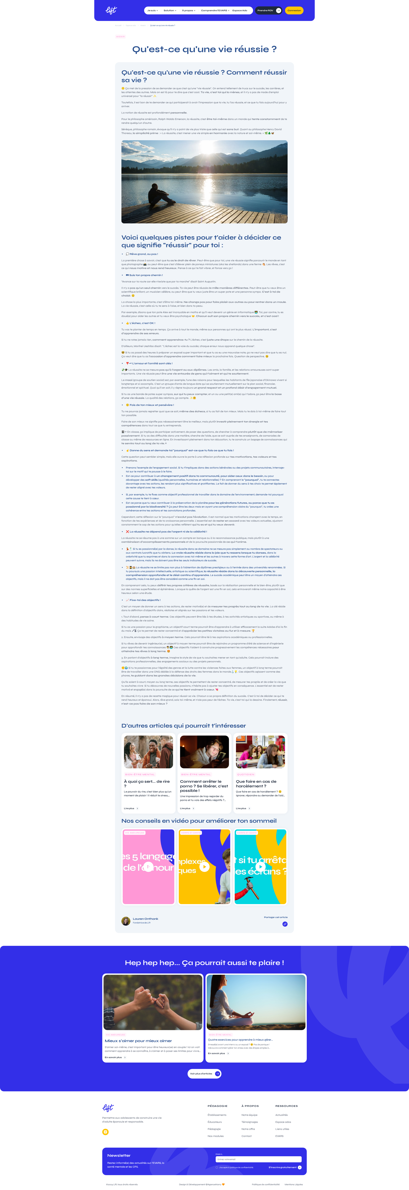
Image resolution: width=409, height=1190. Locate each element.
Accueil (118, 25)
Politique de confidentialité (266, 1184)
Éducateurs (215, 1121)
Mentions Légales (294, 1184)
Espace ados (283, 1121)
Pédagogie (214, 1129)
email (219, 1154)
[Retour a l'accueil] (111, 11)
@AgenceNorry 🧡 (215, 1184)
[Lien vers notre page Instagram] (105, 1132)
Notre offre (248, 1129)
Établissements (217, 1114)
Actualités (281, 1114)
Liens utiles (282, 1129)
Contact (247, 1136)
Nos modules (216, 1136)
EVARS (279, 1136)
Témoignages (250, 1121)
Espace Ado (239, 10)
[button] (152, 10)
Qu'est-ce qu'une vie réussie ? (162, 25)
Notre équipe (249, 1114)
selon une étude (141, 593)
